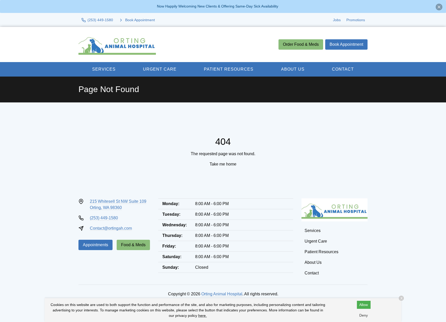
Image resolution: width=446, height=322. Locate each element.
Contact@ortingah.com (111, 228)
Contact (343, 69)
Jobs (337, 20)
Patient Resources (228, 69)
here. (202, 315)
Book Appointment (346, 44)
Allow (363, 305)
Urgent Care (160, 69)
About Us (293, 69)
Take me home (223, 164)
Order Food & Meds (301, 44)
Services (104, 69)
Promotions (355, 20)
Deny (363, 315)
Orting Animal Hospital (221, 294)
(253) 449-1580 (104, 218)
